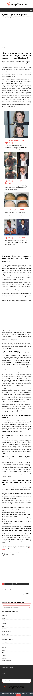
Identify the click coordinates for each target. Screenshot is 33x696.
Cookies (4, 673)
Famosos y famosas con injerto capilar (14, 141)
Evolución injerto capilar (14, 209)
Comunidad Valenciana (7, 639)
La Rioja (4, 647)
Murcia (3, 652)
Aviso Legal (4, 671)
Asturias (4, 621)
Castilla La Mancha (6, 631)
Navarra (4, 655)
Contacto (4, 676)
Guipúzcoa (17, 584)
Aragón (3, 618)
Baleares (4, 623)
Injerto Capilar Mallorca (7, 667)
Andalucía (4, 615)
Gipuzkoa (8, 584)
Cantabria (4, 628)
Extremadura (5, 642)
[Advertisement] (16, 33)
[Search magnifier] (29, 607)
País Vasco (25, 584)
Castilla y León (5, 634)
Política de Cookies (6, 660)
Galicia (3, 644)
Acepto (18, 694)
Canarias (4, 626)
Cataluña (4, 637)
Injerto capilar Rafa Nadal (15, 238)
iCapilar (13, 17)
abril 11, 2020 (6, 17)
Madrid (3, 650)
